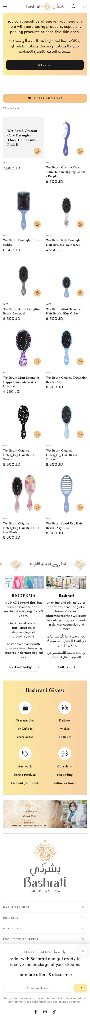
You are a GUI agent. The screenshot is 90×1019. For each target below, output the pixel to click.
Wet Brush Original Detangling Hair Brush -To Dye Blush (21, 527)
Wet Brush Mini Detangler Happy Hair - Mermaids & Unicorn (21, 381)
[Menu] (5, 6)
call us (45, 64)
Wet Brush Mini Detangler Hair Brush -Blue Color (64, 311)
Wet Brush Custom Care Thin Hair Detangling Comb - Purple (65, 171)
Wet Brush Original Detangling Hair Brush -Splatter (62, 454)
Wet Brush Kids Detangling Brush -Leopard (21, 311)
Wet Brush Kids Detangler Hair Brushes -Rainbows (64, 242)
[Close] (83, 951)
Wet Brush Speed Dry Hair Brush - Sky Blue (64, 525)
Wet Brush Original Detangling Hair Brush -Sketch (19, 454)
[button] (73, 6)
